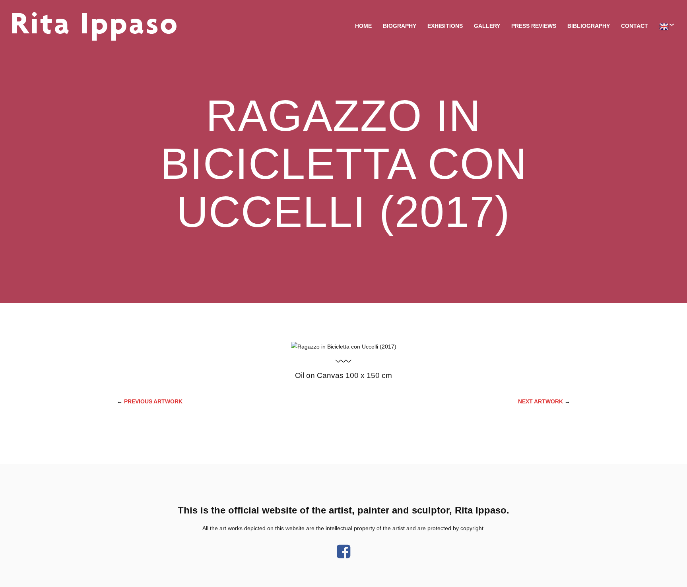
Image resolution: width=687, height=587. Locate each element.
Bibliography (588, 26)
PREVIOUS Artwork (153, 401)
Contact (634, 26)
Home (363, 26)
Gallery (487, 26)
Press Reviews (533, 26)
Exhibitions (445, 26)
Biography (399, 26)
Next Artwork (540, 401)
